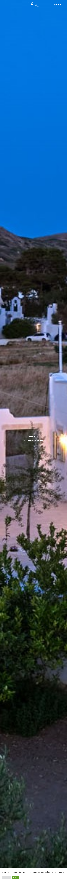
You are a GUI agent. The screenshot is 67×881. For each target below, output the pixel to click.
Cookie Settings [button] (6, 877)
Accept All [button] (15, 877)
